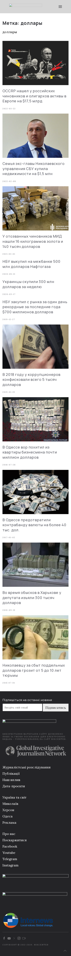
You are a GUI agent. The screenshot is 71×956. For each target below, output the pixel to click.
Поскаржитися (14, 840)
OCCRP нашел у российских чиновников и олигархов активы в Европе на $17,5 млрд (34, 96)
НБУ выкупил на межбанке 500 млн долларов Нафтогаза (31, 264)
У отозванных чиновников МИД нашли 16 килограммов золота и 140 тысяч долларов (32, 241)
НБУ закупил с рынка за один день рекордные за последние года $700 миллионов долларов (34, 307)
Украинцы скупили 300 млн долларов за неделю (28, 284)
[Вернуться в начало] (25, 6)
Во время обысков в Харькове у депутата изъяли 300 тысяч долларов (31, 597)
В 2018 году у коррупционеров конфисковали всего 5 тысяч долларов (31, 379)
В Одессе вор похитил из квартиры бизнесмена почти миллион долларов (29, 452)
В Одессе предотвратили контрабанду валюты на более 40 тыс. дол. (34, 525)
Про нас (8, 834)
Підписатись (55, 707)
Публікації (11, 773)
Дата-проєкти (13, 786)
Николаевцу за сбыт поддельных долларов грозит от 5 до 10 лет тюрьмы (33, 670)
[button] (60, 6)
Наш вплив (11, 780)
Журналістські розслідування (26, 767)
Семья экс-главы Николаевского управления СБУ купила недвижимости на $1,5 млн (33, 168)
